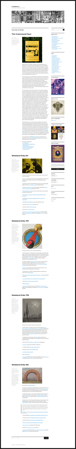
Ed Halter (16, 375)
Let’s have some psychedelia (33, 281)
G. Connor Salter (31, 257)
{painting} (15, 228)
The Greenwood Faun (21, 34)
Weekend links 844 (54, 39)
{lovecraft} (17, 161)
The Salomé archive (55, 70)
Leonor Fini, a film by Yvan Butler (56, 48)
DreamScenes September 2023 (42, 396)
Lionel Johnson (17, 41)
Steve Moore (13, 311)
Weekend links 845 (54, 36)
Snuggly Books (37, 136)
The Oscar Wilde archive (55, 67)
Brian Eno (13, 230)
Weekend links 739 (20, 295)
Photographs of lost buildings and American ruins (39, 415)
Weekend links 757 (20, 221)
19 (18, 437)
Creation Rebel (14, 233)
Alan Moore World (37, 328)
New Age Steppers (14, 239)
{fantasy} (15, 38)
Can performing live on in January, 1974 (34, 278)
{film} (15, 161)
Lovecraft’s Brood (54, 49)
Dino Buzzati (16, 234)
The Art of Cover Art (26, 425)
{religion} (17, 229)
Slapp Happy (13, 382)
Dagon (13, 163)
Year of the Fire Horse (30, 209)
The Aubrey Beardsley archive (56, 60)
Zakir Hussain (26, 283)
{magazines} (13, 162)
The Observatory (28, 396)
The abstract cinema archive (56, 58)
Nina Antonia (13, 42)
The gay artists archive (55, 63)
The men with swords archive (56, 66)
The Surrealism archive (55, 71)
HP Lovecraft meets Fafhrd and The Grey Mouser (31, 275)
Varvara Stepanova (33, 349)
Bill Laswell (16, 303)
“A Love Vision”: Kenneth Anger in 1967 (57, 43)
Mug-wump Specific (55, 37)
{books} (13, 38)
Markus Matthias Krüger (31, 385)
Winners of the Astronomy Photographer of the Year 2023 (33, 422)
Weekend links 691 (20, 365)
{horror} (18, 226)
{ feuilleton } (15, 6)
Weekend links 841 (54, 47)
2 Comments (13, 243)
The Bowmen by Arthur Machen (28, 146)
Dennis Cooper (25, 267)
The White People (26, 145)
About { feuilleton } (54, 55)
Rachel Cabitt (13, 380)
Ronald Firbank (14, 43)
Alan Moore (13, 303)
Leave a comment (14, 44)
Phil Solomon (17, 169)
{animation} (13, 160)
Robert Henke (16, 310)
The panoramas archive (55, 68)
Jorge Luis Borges (14, 165)
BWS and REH (54, 45)
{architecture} (14, 369)
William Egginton (25, 402)
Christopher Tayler (34, 261)
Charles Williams (14, 231)
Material (37, 337)
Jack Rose (17, 164)
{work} (16, 302)
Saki (16, 43)
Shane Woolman (41, 395)
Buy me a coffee (53, 188)
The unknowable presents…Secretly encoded (38, 417)
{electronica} (16, 300)
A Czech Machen (25, 142)
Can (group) (16, 230)
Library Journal (32, 333)
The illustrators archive (55, 64)
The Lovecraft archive (55, 65)
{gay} (17, 38)
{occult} (17, 301)
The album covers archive (55, 59)
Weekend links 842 (54, 44)
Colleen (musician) (14, 374)
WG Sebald (17, 383)
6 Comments (13, 313)
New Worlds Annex (54, 57)
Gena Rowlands (27, 354)
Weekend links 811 (20, 156)
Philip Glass (13, 170)
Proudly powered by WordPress (20, 444)
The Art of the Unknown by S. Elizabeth (57, 38)
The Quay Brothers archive (56, 69)
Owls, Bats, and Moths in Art (35, 347)
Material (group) (14, 309)
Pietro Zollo (16, 170)
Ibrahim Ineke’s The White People (29, 144)
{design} (13, 226)
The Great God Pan (26, 149)
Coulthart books (54, 56)
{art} (15, 160)
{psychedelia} (14, 229)
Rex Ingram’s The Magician (27, 147)
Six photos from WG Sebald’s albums (36, 420)
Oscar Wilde (17, 42)
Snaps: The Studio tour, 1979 (56, 46)
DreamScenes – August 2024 (34, 342)
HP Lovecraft (13, 164)
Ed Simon (31, 272)
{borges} (13, 161)
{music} (16, 162)
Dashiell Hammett (16, 163)
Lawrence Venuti (16, 237)
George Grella (15, 307)
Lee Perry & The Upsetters (15, 238)
